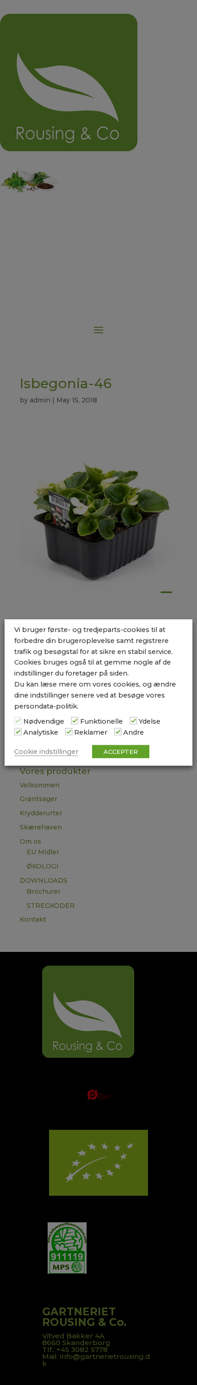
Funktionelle (101, 721)
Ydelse (149, 721)
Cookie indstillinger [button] (46, 751)
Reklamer (90, 732)
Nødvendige (43, 721)
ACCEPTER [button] (121, 751)
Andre (133, 732)
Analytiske (40, 732)
